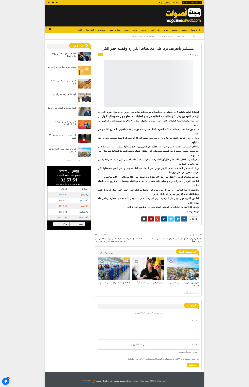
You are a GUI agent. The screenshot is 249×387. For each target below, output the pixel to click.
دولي (135, 30)
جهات (166, 30)
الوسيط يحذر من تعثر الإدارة (64, 94)
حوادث (144, 30)
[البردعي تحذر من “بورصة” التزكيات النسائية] (84, 124)
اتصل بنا (176, 2)
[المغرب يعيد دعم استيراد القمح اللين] (84, 84)
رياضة (126, 30)
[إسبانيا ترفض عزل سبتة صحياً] (148, 268)
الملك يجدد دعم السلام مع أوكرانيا (62, 108)
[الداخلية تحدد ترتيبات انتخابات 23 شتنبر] (84, 138)
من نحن (160, 2)
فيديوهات (101, 30)
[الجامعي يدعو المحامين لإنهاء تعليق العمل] (84, 56)
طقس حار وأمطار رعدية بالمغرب (62, 67)
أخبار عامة (90, 30)
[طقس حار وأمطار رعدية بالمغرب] (84, 70)
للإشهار (168, 2)
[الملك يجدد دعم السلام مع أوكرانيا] (84, 111)
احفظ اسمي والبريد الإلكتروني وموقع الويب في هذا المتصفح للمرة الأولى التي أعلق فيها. (162, 359)
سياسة (184, 30)
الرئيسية (194, 30)
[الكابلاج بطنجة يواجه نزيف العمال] (114, 268)
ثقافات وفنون (115, 30)
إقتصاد (79, 30)
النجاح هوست (101, 381)
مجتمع (174, 30)
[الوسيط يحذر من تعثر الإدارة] (84, 97)
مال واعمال (155, 30)
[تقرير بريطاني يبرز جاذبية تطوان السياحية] (183, 268)
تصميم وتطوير (119, 381)
